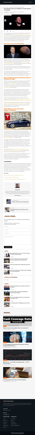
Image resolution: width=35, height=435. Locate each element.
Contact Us (5, 420)
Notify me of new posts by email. (10, 224)
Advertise (5, 423)
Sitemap (4, 427)
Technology (13, 418)
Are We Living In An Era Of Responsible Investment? (14, 175)
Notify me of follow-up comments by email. (12, 223)
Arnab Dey (17, 189)
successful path (7, 87)
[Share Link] (4, 31)
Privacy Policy (5, 425)
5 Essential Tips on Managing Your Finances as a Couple (15, 179)
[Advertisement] (17, 391)
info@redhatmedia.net (7, 410)
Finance (8, 7)
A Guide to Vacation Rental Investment (12, 177)
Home (4, 7)
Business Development (15, 425)
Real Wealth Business (16, 432)
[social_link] (5, 280)
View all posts (17, 195)
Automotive (13, 422)
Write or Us (5, 422)
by (11, 262)
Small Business (13, 423)
